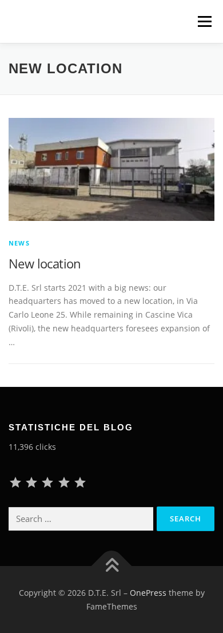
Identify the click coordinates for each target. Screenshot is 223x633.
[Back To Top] (111, 565)
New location (45, 263)
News (19, 243)
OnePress (148, 592)
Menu (204, 21)
